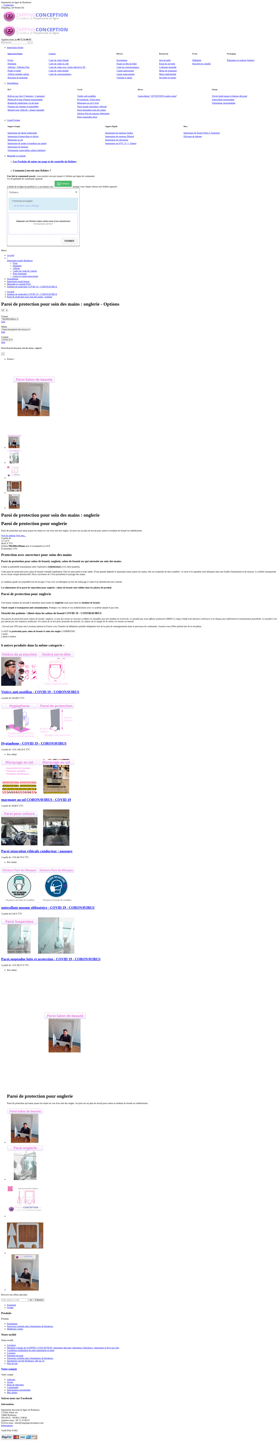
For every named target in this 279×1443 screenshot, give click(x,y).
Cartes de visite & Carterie (25, 271)
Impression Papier (15, 54)
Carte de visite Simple (59, 60)
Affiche (16, 268)
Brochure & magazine (18, 77)
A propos (11, 1353)
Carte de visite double (59, 70)
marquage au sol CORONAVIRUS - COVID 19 (36, 799)
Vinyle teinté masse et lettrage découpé (229, 96)
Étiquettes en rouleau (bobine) (240, 60)
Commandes (12, 1387)
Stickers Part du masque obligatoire (93, 113)
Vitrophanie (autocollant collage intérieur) (27, 150)
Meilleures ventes (15, 1329)
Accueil (10, 255)
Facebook (11, 1305)
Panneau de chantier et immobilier (23, 106)
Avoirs (10, 1382)
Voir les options (8, 535)
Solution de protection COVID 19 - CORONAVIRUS (32, 286)
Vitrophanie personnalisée (223, 103)
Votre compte (9, 1368)
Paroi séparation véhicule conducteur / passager (37, 851)
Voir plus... (21, 535)
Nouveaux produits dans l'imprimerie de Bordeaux (30, 1326)
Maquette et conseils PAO (19, 284)
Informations (7, 1425)
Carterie (52, 54)
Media (4, 326)
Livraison (11, 1345)
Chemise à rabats (124, 77)
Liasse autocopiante (126, 74)
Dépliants (12, 64)
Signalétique (12, 279)
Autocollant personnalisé (223, 99)
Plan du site (12, 1363)
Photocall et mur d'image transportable (25, 99)
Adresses (11, 1379)
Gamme (4, 337)
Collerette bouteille (167, 67)
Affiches (11, 67)
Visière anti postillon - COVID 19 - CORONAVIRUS (40, 692)
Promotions (12, 1323)
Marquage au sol (15, 140)
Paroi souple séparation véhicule (92, 106)
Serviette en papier (167, 77)
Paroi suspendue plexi (87, 117)
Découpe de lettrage (193, 136)
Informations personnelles (19, 1390)
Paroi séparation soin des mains (91, 110)
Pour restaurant (20, 273)
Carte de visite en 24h (59, 64)
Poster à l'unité (14, 70)
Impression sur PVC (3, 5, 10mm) (120, 143)
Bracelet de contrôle (201, 64)
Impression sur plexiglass (116, 140)
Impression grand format (18, 281)
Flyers (10, 60)
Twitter (10, 1307)
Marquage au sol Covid (88, 103)
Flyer (15, 263)
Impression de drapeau (18, 147)
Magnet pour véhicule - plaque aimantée (26, 110)
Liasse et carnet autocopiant (25, 276)
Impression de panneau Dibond (119, 136)
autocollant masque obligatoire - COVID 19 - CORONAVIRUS (47, 907)
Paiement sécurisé (15, 1355)
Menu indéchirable (167, 74)
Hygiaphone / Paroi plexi (88, 99)
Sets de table (165, 60)
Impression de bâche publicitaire (22, 133)
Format (4, 316)
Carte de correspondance (128, 67)
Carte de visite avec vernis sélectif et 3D (67, 67)
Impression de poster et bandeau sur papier (27, 143)
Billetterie (196, 60)
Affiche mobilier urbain (18, 74)
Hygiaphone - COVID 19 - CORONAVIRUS (33, 743)
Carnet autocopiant (125, 70)
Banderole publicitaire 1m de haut (23, 103)
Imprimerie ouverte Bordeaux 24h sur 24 (25, 1361)
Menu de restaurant (168, 70)
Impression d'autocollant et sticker (23, 136)
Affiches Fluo (23, 67)
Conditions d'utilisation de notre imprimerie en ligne (30, 1350)
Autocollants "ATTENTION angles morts (157, 96)
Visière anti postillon (86, 96)
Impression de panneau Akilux (119, 133)
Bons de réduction (15, 1385)
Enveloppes (122, 60)
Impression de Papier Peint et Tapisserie (202, 133)
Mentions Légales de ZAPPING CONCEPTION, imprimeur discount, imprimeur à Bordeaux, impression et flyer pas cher (63, 1348)
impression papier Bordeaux (20, 260)
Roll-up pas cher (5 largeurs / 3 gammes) (26, 96)
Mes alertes (12, 1392)
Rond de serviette (167, 64)
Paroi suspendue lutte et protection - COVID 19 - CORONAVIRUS (50, 959)
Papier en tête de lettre (127, 64)
